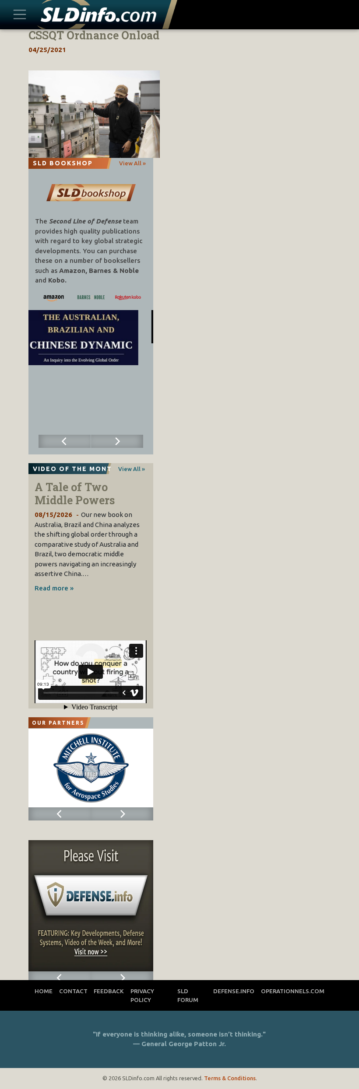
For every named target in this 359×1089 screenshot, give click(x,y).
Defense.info (233, 991)
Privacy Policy (142, 995)
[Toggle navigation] (20, 14)
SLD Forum (187, 995)
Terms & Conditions (230, 1078)
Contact (73, 991)
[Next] (117, 441)
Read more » (54, 588)
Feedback (109, 991)
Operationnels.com (292, 991)
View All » (132, 163)
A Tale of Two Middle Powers (75, 493)
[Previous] (65, 441)
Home (44, 991)
